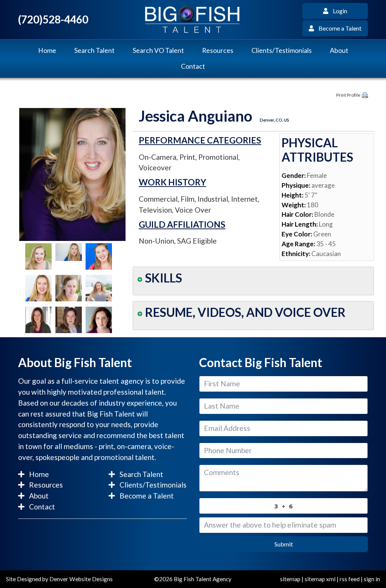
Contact (193, 66)
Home (47, 50)
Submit (283, 544)
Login (337, 10)
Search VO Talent (158, 50)
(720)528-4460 (53, 19)
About (339, 50)
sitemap (290, 579)
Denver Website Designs (81, 579)
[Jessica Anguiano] (72, 173)
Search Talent (94, 50)
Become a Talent (337, 28)
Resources (217, 50)
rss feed (350, 579)
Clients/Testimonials (281, 50)
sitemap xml (320, 579)
